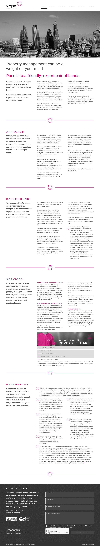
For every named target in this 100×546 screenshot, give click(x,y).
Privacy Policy (69, 527)
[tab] (65, 347)
